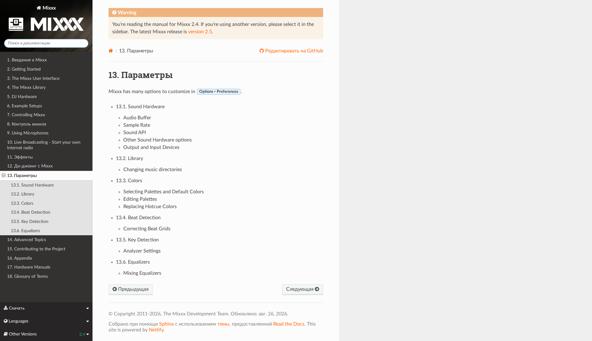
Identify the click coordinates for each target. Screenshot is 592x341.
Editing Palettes (140, 199)
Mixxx (48, 8)
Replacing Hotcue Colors (150, 206)
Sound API (134, 132)
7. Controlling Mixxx (26, 115)
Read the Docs (288, 324)
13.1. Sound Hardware (32, 185)
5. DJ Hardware (22, 96)
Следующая (300, 289)
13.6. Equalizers (25, 230)
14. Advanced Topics (26, 239)
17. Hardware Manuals (28, 267)
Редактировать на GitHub (293, 50)
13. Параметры (22, 175)
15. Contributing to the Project (36, 249)
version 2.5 (200, 31)
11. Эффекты (20, 157)
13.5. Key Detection (29, 221)
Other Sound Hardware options (157, 140)
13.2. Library (22, 194)
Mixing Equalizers (142, 273)
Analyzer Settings (142, 251)
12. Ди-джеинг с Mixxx (30, 166)
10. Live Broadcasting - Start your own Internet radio (43, 145)
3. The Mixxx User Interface (33, 78)
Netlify (156, 329)
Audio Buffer (137, 117)
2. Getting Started (24, 69)
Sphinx (166, 324)
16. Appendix (19, 258)
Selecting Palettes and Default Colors (163, 191)
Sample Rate (136, 125)
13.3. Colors (22, 203)
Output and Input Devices (151, 147)
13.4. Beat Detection (30, 212)
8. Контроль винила (26, 124)
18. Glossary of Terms (27, 276)
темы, (224, 324)
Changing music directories (152, 169)
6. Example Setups (24, 106)
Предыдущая (133, 289)
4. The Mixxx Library (26, 87)
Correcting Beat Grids (147, 228)
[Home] (111, 50)
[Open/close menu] (3, 176)
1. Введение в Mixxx (27, 60)
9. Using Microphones (27, 133)
